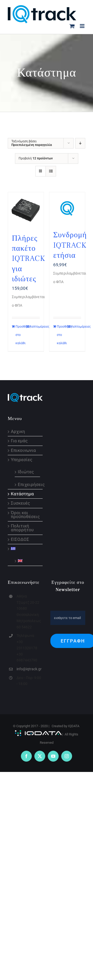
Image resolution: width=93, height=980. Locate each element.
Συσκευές (20, 503)
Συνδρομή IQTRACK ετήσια (70, 245)
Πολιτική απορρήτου (22, 528)
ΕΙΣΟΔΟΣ (20, 539)
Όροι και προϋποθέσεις (25, 515)
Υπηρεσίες (21, 460)
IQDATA (73, 726)
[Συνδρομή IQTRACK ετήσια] (67, 208)
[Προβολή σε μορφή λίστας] (51, 171)
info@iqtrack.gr (29, 669)
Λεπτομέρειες (35, 326)
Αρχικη (18, 431)
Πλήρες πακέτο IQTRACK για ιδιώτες (28, 258)
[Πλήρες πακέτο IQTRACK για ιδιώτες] (26, 210)
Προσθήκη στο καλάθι (21, 335)
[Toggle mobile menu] (82, 26)
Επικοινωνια (23, 450)
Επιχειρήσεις (27, 484)
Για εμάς (19, 441)
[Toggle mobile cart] (72, 26)
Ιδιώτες (26, 471)
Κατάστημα (22, 494)
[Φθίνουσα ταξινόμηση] (80, 143)
